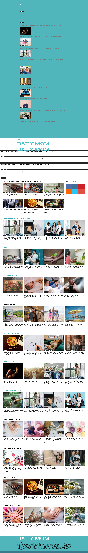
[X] (21, 0)
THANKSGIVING (71, 448)
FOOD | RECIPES (9, 477)
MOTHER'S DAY (65, 448)
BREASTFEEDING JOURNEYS (26, 505)
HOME (41, 147)
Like (69, 184)
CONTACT (21, 135)
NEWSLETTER (21, 131)
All (49, 181)
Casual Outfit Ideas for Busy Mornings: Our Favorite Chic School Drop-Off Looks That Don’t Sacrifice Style (13, 410)
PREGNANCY (74, 218)
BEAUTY (22, 34)
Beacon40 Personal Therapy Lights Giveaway (33, 87)
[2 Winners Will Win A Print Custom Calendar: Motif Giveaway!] (43, 115)
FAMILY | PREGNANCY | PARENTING (16, 218)
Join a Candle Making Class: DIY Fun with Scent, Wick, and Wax (74, 439)
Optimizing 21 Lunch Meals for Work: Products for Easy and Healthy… (41, 25)
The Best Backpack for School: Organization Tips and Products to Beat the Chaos (53, 238)
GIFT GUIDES (21, 3)
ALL (54, 218)
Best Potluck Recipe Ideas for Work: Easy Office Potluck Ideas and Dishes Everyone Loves (54, 211)
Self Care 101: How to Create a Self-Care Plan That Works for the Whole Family (13, 267)
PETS (76, 419)
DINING (63, 304)
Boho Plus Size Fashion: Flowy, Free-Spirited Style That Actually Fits (32, 380)
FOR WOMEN (62, 390)
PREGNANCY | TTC (10, 275)
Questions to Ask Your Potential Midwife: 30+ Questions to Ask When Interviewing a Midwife (24, 158)
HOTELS (60, 304)
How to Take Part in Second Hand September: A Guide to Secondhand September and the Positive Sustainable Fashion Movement (53, 381)
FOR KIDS (66, 390)
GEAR (50, 390)
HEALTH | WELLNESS (11, 333)
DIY (55, 419)
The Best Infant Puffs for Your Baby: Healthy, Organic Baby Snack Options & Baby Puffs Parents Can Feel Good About (30, 171)
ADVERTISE (21, 128)
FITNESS (61, 247)
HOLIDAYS (55, 147)
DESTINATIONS (7, 321)
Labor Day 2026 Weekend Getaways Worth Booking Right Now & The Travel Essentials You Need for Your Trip (53, 324)
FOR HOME (70, 390)
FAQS (20, 133)
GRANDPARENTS (58, 218)
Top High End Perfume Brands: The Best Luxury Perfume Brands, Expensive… (42, 36)
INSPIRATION (68, 304)
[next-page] (22, 62)
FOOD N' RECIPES (4, 169)
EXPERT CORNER (41, 505)
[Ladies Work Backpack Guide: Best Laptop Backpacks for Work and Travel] (13, 203)
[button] (70, 139)
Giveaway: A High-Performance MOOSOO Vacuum (34, 98)
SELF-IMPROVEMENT (67, 247)
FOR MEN (57, 390)
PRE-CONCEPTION (64, 275)
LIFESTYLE (27, 147)
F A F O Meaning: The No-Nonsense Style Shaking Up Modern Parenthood (74, 525)
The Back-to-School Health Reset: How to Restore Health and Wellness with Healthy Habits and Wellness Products (54, 196)
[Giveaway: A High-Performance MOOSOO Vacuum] (43, 93)
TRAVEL (44, 147)
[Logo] (33, 145)
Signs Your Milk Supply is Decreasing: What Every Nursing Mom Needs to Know (54, 525)
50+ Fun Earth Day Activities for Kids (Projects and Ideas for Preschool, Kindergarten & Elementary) (53, 267)
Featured (52, 181)
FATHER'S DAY (60, 448)
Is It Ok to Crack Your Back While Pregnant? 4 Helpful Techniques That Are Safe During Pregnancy (74, 295)
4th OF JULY (51, 448)
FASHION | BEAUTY (10, 361)
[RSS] (20, 0)
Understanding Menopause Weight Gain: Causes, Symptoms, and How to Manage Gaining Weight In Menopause (74, 353)
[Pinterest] (19, 0)
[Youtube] (22, 0)
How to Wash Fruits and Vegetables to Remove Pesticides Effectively (74, 267)
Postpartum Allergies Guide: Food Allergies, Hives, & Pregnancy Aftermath (12, 294)
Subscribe (81, 189)
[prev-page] (20, 62)
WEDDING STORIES (77, 505)
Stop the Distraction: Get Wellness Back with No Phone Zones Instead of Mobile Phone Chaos (53, 353)
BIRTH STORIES (19, 505)
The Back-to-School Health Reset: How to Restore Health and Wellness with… (43, 14)
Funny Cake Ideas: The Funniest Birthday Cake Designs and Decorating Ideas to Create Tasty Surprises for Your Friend (33, 525)
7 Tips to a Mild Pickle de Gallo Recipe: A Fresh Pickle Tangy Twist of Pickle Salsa (74, 497)
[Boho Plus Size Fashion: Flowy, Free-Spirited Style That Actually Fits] (34, 371)
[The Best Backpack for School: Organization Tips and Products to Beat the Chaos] (54, 228)
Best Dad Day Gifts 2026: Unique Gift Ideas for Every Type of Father (73, 468)
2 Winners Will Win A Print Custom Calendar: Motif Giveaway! (38, 121)
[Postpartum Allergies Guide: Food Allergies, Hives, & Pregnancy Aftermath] (13, 285)
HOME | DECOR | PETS (11, 419)
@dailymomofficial (50, 534)
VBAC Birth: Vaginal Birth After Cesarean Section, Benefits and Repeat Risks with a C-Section (53, 295)
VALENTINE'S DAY (77, 448)
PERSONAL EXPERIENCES (69, 505)
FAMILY (22, 11)
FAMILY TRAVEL (9, 304)
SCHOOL (79, 218)
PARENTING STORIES (62, 505)
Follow (75, 184)
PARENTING (69, 218)
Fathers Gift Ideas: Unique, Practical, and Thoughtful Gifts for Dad (53, 468)
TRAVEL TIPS (72, 304)
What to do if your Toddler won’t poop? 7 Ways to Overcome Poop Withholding (20, 177)
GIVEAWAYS (21, 65)
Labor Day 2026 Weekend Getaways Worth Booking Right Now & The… (40, 48)
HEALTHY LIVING (56, 247)
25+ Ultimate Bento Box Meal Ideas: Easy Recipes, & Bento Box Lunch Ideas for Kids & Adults (53, 497)
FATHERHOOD (65, 218)
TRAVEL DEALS (78, 304)
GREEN (79, 247)
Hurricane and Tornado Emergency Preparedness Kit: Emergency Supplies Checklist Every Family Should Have (33, 196)
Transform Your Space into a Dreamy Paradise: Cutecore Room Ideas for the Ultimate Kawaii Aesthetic (33, 439)
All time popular (57, 181)
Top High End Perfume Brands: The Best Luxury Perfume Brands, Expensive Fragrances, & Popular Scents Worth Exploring (12, 381)
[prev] (84, 178)
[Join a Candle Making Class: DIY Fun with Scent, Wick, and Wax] (75, 429)
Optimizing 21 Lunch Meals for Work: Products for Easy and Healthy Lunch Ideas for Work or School (32, 211)
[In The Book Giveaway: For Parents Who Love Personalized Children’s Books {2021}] (43, 70)
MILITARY (20, 2)
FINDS (21, 22)
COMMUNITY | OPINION (12, 505)
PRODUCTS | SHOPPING (12, 390)
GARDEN (64, 419)
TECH (79, 390)
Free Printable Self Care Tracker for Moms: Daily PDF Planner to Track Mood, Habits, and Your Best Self (33, 353)
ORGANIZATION (72, 419)
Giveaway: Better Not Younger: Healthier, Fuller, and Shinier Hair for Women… (43, 110)
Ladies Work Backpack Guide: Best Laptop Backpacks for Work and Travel (13, 210)
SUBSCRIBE (21, 130)
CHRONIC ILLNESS (34, 505)
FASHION (6, 207)
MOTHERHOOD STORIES (53, 505)
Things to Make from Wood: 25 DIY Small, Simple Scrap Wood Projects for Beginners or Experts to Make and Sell (13, 439)
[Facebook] (18, 0)
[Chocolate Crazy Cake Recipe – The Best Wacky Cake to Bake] (13, 188)
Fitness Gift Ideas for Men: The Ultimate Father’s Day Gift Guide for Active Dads (33, 468)
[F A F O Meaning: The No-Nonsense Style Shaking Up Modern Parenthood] (75, 515)
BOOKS (22, 73)
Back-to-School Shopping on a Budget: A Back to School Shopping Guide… (42, 59)
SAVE (79, 419)
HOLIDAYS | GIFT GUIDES (12, 448)
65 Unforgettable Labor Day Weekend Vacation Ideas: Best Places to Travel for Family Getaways (74, 324)
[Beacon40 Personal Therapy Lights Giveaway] (43, 81)
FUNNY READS (47, 505)
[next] (86, 178)
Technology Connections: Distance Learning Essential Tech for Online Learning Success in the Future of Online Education (33, 239)
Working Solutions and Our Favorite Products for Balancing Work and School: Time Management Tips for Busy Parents (74, 238)
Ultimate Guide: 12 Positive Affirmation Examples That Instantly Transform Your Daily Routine (33, 267)
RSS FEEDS (21, 132)
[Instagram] (18, 139)
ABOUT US (21, 127)
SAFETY (72, 247)
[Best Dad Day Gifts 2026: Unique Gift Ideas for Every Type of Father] (75, 458)
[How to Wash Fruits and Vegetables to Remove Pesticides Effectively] (75, 257)
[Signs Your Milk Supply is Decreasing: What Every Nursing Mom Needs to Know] (54, 515)
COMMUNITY (49, 147)
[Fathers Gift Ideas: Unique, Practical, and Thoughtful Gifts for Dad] (54, 458)
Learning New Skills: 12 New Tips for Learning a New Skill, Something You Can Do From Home (24, 164)
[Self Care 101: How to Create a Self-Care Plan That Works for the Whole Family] (13, 257)
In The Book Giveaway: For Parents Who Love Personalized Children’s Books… (42, 76)
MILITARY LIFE (60, 147)
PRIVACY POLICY (22, 136)
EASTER (55, 448)
